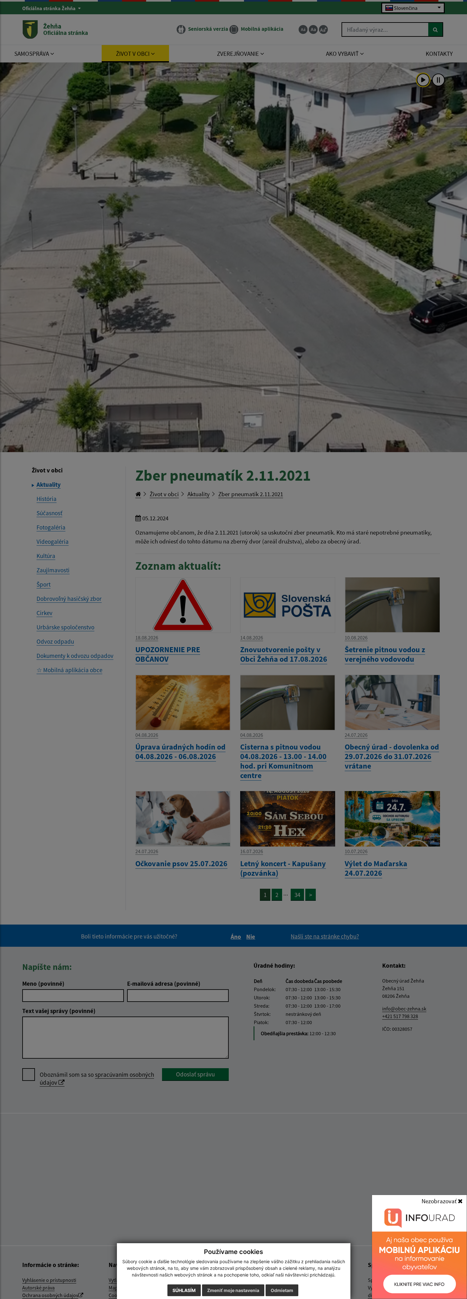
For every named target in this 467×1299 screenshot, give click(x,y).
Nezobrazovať (440, 1201)
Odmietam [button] (282, 1290)
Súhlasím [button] (184, 1290)
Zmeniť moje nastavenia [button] (233, 1290)
